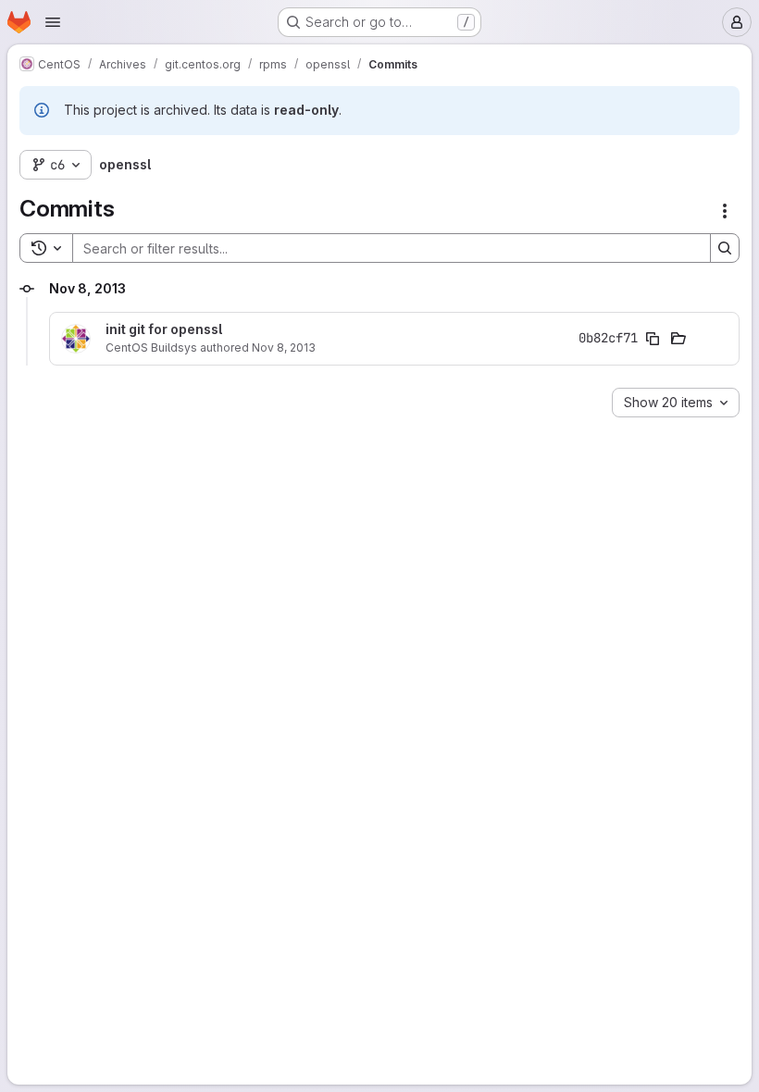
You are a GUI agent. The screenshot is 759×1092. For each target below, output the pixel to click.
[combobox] (676, 402)
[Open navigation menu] (53, 22)
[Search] (725, 248)
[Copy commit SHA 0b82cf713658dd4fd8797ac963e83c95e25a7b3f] (652, 339)
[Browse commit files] (678, 339)
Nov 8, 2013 (284, 347)
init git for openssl (164, 329)
